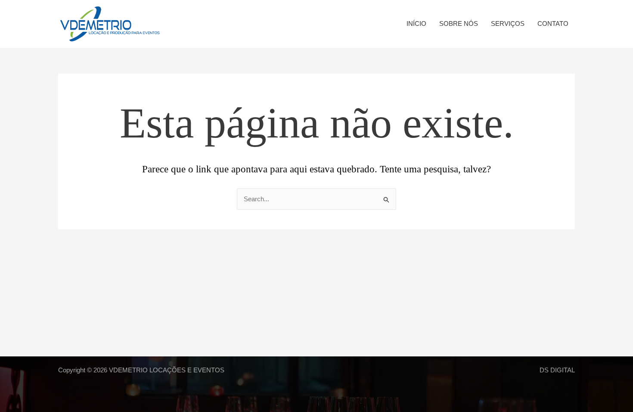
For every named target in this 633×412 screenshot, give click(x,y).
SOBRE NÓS (458, 23)
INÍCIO (416, 23)
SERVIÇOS (507, 23)
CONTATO (552, 23)
